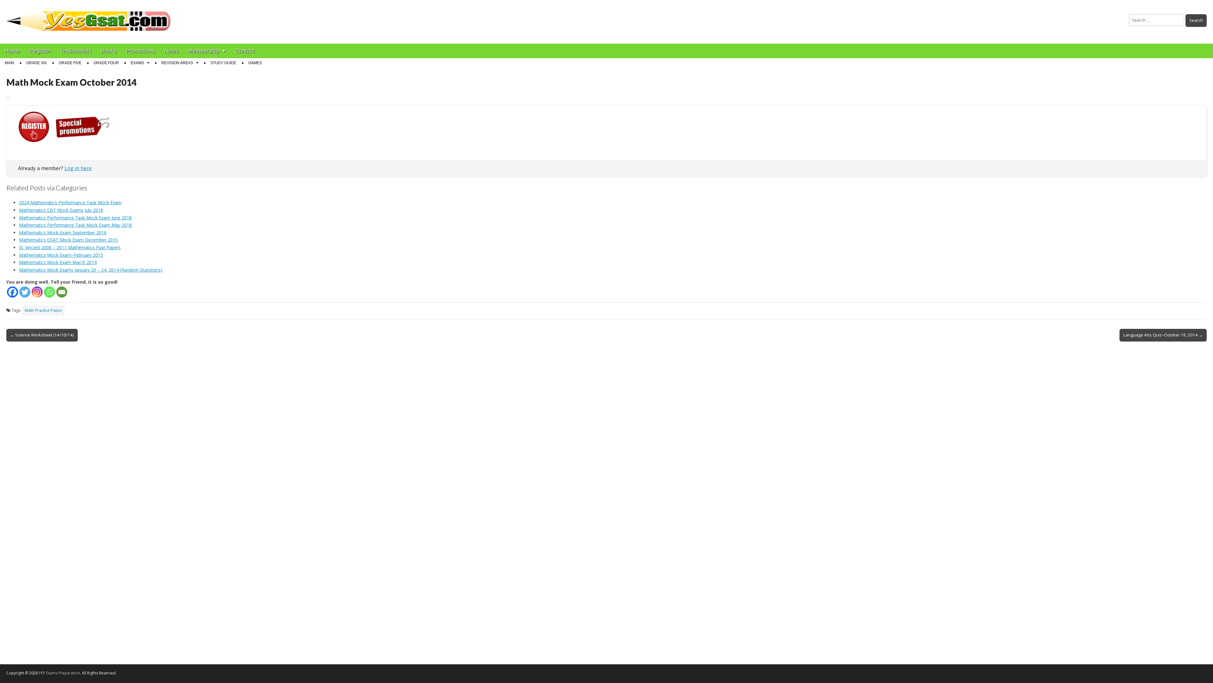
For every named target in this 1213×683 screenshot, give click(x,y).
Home (12, 51)
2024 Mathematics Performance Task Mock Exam (70, 203)
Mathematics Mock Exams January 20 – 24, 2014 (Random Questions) (90, 270)
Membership (203, 51)
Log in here (78, 168)
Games (255, 63)
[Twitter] (24, 292)
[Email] (61, 292)
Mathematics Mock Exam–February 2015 (61, 255)
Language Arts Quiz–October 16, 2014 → (1163, 335)
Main (9, 63)
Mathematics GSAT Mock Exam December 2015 (68, 240)
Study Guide (223, 63)
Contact (245, 51)
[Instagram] (37, 292)
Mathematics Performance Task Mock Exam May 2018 (75, 225)
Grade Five (70, 63)
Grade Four (106, 63)
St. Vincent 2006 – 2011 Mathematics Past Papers (70, 247)
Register (40, 51)
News (171, 51)
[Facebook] (12, 292)
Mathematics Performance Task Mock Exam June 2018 (75, 218)
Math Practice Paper (43, 310)
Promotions (140, 51)
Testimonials (75, 51)
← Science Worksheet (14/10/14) (42, 335)
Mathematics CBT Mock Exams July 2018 (61, 210)
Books (109, 51)
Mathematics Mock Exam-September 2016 (62, 233)
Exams (137, 63)
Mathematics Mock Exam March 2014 (58, 262)
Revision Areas (177, 63)
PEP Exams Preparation (59, 673)
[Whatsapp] (49, 292)
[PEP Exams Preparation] (89, 17)
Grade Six (36, 63)
